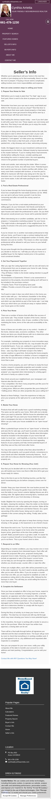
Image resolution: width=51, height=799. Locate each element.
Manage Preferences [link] (28, 796)
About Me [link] (10, 55)
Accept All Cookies (10, 796)
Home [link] (10, 28)
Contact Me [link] (10, 60)
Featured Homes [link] (10, 39)
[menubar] (10, 44)
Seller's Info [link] (10, 44)
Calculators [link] (9, 712)
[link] (18, 762)
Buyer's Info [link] (10, 50)
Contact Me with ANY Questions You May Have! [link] (19, 658)
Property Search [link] (10, 34)
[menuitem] (10, 28)
